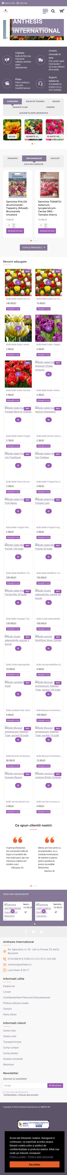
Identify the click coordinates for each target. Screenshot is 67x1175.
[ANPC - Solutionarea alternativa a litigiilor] (33, 1124)
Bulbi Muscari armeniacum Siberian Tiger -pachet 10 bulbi (49, 756)
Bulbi (12, 136)
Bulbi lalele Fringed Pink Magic (19, 527)
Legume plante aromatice (33, 113)
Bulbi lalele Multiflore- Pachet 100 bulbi (19, 573)
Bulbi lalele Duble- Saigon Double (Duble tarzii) (49, 344)
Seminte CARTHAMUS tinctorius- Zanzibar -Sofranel (58, 904)
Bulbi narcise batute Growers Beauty (19, 801)
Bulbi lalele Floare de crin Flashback (19, 481)
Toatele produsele (32, 247)
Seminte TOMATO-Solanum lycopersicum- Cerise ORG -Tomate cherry (50, 208)
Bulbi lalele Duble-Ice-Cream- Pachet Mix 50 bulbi (19, 299)
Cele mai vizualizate (16, 894)
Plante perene (54, 136)
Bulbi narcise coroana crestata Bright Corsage (49, 801)
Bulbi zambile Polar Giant (18, 710)
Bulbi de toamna (35, 101)
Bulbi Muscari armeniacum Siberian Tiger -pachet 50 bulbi (19, 756)
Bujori (56, 101)
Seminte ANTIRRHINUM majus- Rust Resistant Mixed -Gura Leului (27, 904)
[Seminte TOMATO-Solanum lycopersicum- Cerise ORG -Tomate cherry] (49, 185)
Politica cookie (18, 1157)
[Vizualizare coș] (62, 11)
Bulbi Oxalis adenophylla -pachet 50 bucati (49, 618)
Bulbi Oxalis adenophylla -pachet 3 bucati (19, 664)
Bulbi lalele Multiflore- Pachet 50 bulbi (49, 573)
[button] (54, 1157)
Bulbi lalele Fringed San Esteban (49, 481)
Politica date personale (40, 1157)
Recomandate (34, 158)
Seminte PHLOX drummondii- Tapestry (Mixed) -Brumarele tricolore (17, 208)
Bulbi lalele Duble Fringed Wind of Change (19, 436)
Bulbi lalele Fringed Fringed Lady (49, 527)
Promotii (13, 158)
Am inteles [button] (34, 1164)
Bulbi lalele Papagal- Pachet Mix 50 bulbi (19, 618)
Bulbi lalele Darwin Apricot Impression (49, 436)
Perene (50, 107)
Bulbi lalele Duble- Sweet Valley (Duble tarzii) (19, 344)
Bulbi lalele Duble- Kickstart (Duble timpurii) (49, 390)
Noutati (55, 158)
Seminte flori (20, 107)
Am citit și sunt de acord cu (21, 1093)
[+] (13, 224)
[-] (13, 227)
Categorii (12, 101)
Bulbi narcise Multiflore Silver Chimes (49, 664)
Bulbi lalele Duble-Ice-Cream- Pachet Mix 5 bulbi (49, 299)
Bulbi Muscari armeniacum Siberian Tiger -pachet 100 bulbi (49, 710)
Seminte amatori (33, 136)
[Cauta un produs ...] (53, 11)
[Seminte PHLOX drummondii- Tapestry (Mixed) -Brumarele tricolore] (17, 185)
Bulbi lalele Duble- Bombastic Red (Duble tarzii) (19, 390)
